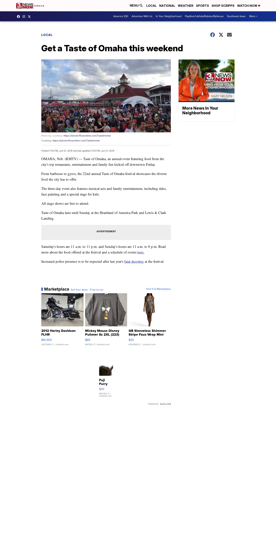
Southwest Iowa (236, 16)
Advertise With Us (142, 16)
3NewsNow (19, 16)
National (167, 6)
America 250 (120, 16)
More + (253, 16)
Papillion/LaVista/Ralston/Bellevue (204, 16)
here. (140, 252)
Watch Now (247, 6)
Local (151, 6)
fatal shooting (134, 261)
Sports (202, 6)
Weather (185, 6)
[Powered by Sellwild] (165, 404)
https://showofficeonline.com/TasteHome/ (87, 135)
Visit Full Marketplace (158, 289)
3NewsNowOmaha (30, 16)
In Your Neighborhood (169, 16)
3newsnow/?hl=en (25, 16)
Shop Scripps (223, 6)
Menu (135, 5)
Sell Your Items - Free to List (87, 290)
